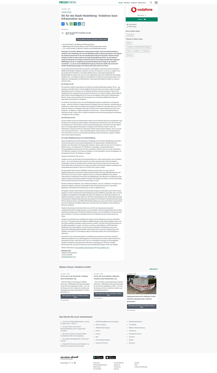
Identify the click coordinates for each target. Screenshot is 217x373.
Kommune (132, 343)
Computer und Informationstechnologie (138, 47)
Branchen (130, 55)
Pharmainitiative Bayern (103, 340)
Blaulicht (127, 2)
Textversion (117, 367)
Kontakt (136, 363)
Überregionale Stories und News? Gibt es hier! (92, 39)
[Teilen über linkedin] (79, 23)
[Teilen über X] (67, 23)
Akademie (117, 365)
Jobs (135, 365)
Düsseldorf (130, 35)
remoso (98, 334)
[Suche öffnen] (151, 2)
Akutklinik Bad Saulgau (103, 327)
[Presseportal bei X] (71, 363)
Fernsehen (146, 51)
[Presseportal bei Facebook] (69, 363)
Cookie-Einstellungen (140, 367)
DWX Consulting (101, 324)
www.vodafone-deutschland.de (84, 247)
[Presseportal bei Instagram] (74, 362)
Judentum (132, 337)
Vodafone (136, 51)
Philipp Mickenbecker (135, 321)
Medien (129, 43)
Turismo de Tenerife (102, 343)
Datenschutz (97, 367)
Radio (128, 51)
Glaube (131, 340)
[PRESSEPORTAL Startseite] (67, 2)
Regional (134, 2)
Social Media (97, 369)
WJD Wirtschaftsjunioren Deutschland (107, 321)
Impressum (96, 363)
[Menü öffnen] (156, 2)
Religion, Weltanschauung (137, 327)
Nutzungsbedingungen (100, 365)
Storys (121, 2)
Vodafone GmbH (66, 12)
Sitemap (116, 369)
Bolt (97, 337)
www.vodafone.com (103, 247)
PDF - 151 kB (78, 33)
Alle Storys (140, 15)
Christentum (132, 330)
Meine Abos (142, 2)
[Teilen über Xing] (75, 23)
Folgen (140, 19)
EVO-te (98, 330)
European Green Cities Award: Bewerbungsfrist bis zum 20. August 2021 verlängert (73, 328)
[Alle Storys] (141, 12)
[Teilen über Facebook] (63, 23)
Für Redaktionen (119, 363)
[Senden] (83, 23)
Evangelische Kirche (135, 334)
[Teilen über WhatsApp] (71, 23)
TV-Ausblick (132, 324)
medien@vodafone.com (68, 257)
